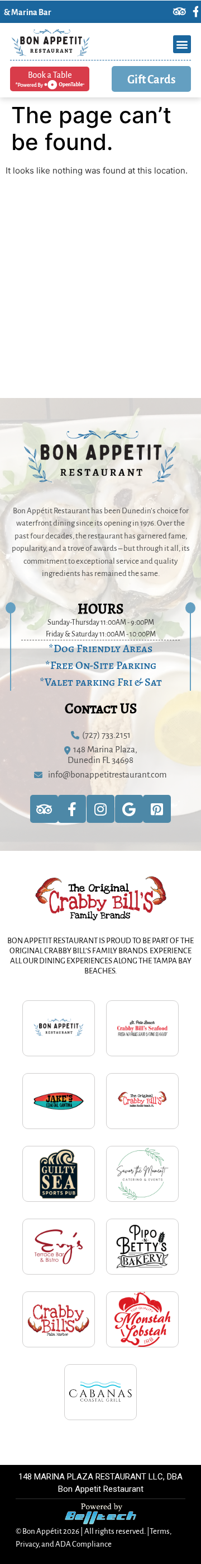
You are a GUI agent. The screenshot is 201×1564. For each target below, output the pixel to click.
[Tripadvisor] (163, 11)
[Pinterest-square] (157, 809)
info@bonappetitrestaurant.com (107, 774)
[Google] (129, 809)
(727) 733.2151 (106, 734)
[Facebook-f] (180, 11)
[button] (182, 44)
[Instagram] (100, 809)
